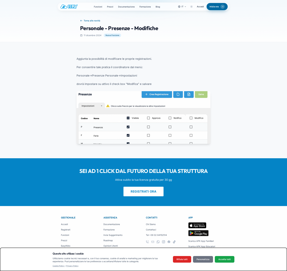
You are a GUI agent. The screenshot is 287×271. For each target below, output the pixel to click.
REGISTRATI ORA (143, 191)
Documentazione (126, 6)
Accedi (200, 6)
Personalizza (203, 259)
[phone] (147, 241)
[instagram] (163, 241)
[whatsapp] (158, 241)
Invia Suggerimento (112, 235)
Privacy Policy (72, 266)
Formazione (145, 6)
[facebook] (168, 241)
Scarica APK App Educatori (201, 246)
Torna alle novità (92, 20)
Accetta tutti (224, 259)
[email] (152, 241)
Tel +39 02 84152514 (156, 235)
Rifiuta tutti (182, 259)
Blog (158, 6)
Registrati (65, 229)
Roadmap (108, 240)
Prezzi (110, 6)
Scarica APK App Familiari (201, 241)
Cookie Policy (59, 266)
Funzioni (98, 6)
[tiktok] (174, 241)
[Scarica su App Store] (197, 225)
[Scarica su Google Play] (198, 233)
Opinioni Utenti (110, 245)
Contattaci (151, 229)
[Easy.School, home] (69, 6)
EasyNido (65, 245)
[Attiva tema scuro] (191, 6)
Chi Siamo (151, 224)
